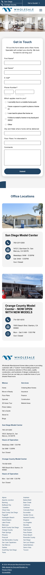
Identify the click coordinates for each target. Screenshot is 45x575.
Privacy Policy (7, 570)
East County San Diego (10, 512)
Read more (12, 376)
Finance (24, 395)
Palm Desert (27, 530)
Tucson (25, 550)
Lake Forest (6, 522)
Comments (8, 147)
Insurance (24, 391)
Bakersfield (27, 500)
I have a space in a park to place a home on (23, 107)
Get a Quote (6, 411)
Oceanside (27, 527)
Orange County (7, 530)
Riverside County (29, 537)
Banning (5, 502)
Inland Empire (6, 520)
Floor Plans (6, 395)
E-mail (7, 78)
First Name (9, 58)
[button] (41, 10)
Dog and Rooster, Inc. (20, 567)
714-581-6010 (6, 464)
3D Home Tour (7, 403)
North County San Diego (10, 527)
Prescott (5, 537)
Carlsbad (26, 507)
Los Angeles (27, 522)
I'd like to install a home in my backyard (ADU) (23, 119)
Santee (4, 547)
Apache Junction (8, 500)
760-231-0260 (7, 430)
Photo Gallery (6, 407)
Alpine (4, 497)
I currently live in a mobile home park (22, 102)
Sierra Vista (27, 547)
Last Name (9, 68)
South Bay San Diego (9, 550)
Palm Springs (6, 532)
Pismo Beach (27, 535)
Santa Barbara (28, 545)
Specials (5, 399)
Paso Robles (27, 532)
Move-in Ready (7, 391)
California (26, 505)
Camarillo (5, 507)
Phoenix (5, 535)
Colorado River (28, 510)
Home (4, 388)
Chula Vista (6, 510)
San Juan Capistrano (9, 542)
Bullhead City (6, 505)
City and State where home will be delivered (21, 129)
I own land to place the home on (20, 113)
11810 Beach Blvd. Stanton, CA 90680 (12, 469)
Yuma (4, 552)
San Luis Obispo (28, 542)
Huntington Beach (8, 517)
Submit (22, 171)
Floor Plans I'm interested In (15, 138)
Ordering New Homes (28, 388)
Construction (25, 399)
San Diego (27, 540)
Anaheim (26, 497)
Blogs (4, 418)
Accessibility (6, 572)
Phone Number (10, 87)
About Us (5, 415)
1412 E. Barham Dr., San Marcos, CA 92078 (10, 435)
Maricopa (5, 525)
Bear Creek (27, 502)
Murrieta (26, 525)
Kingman (26, 520)
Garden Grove (28, 515)
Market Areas (25, 403)
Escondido (27, 512)
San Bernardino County (10, 540)
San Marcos (6, 545)
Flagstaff (5, 515)
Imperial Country (29, 517)
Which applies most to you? (15, 98)
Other (10, 124)
